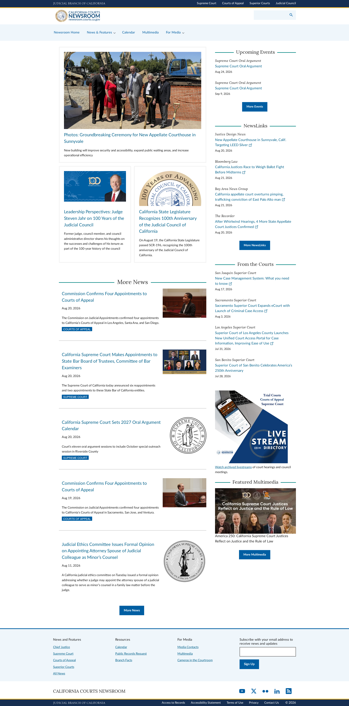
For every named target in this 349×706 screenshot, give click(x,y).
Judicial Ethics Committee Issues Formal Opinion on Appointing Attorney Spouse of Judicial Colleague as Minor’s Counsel (108, 551)
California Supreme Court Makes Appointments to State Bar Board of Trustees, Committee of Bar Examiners (109, 361)
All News (59, 673)
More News (132, 610)
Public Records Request (131, 653)
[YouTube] (242, 691)
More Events (254, 106)
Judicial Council (286, 3)
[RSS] (289, 691)
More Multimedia (254, 554)
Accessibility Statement (206, 702)
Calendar (121, 647)
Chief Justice (61, 647)
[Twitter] (254, 691)
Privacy (253, 702)
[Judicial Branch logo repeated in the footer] (79, 703)
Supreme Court (206, 3)
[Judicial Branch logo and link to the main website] (79, 4)
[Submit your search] (291, 15)
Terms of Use (235, 702)
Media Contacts (187, 647)
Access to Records (173, 702)
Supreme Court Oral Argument (238, 66)
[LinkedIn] (277, 691)
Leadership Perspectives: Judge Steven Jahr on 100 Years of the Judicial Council (94, 218)
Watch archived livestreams (233, 467)
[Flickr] (265, 691)
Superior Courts (260, 3)
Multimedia (185, 653)
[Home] (113, 16)
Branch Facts (123, 660)
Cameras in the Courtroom (195, 660)
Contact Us (271, 702)
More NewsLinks (255, 245)
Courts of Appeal (233, 3)
